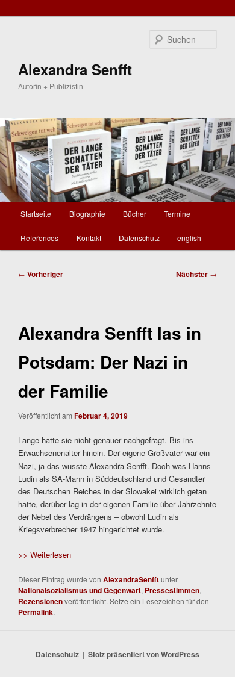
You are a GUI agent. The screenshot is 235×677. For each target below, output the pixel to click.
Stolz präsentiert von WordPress (143, 654)
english (189, 237)
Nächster (196, 274)
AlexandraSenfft (131, 579)
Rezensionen (40, 601)
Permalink (35, 612)
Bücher (134, 213)
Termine (177, 213)
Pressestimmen (172, 590)
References (39, 237)
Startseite (35, 213)
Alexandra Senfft (75, 69)
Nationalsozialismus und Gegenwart (79, 590)
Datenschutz (139, 237)
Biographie (87, 213)
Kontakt (89, 237)
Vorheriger (40, 274)
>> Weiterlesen (44, 554)
